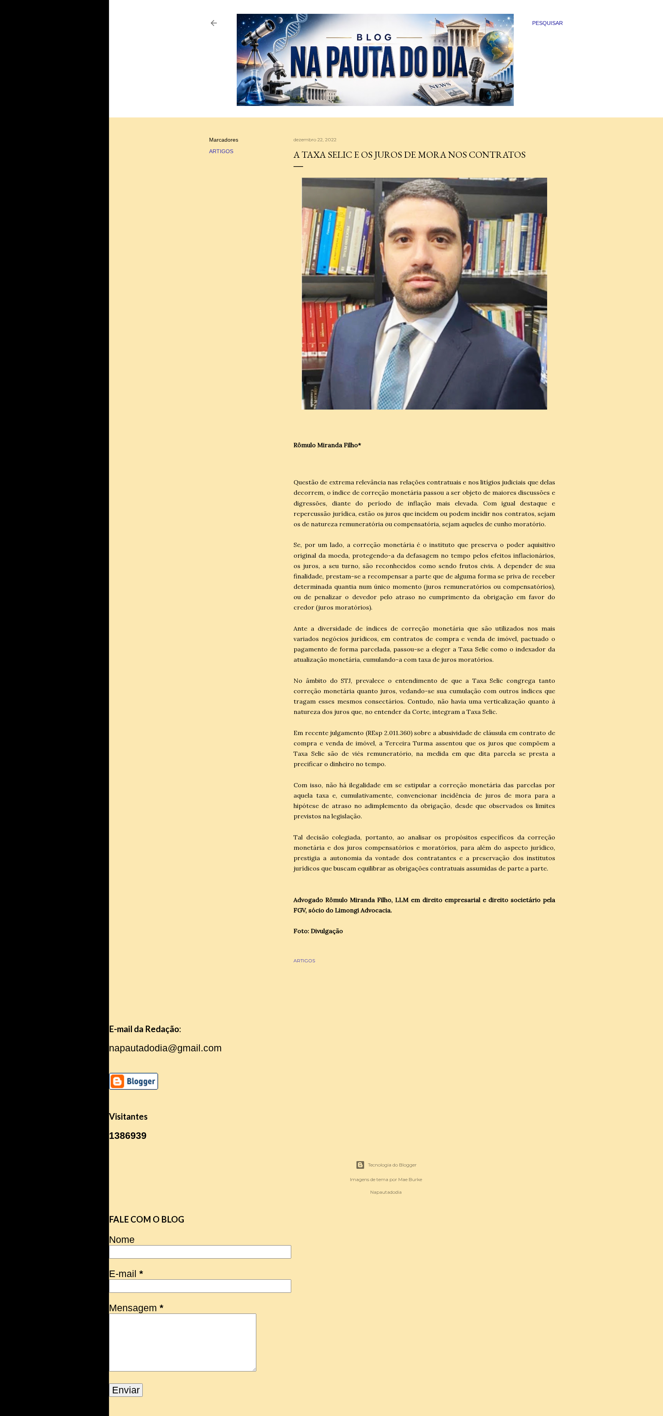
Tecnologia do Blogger (392, 1165)
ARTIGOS (221, 151)
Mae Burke (410, 1179)
